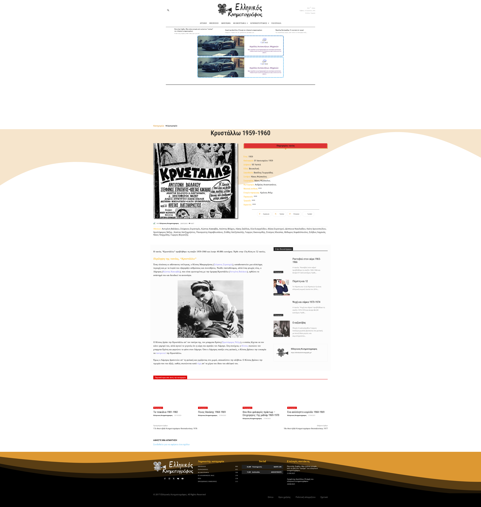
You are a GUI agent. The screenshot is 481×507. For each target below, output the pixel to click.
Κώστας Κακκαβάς (171, 271)
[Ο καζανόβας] (282, 329)
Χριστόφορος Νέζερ (231, 342)
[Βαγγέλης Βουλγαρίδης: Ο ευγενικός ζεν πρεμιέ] (270, 31)
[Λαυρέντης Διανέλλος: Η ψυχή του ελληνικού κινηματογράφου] (220, 31)
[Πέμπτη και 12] (282, 287)
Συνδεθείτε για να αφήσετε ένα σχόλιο (171, 444)
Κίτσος (245, 346)
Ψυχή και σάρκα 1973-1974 (306, 301)
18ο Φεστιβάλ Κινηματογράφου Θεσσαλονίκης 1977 (306, 428)
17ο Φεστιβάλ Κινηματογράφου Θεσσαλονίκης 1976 (175, 428)
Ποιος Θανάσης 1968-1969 (212, 412)
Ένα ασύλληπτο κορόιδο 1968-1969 (305, 412)
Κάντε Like (277, 467)
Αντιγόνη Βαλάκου (238, 271)
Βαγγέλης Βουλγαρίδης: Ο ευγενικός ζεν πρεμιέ (290, 30)
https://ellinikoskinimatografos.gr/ (301, 352)
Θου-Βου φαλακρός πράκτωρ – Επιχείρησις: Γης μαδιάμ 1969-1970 (261, 414)
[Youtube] (182, 478)
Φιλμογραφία (171, 126)
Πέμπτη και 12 (300, 281)
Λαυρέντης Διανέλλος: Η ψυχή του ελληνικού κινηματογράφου (243, 30)
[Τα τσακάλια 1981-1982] (173, 396)
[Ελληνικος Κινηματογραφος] (155, 223)
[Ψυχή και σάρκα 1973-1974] (282, 308)
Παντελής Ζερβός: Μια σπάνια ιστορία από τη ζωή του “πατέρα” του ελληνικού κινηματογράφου (302, 468)
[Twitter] (173, 478)
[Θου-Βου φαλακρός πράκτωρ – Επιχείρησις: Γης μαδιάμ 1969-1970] (263, 396)
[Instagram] (169, 478)
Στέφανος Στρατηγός (223, 264)
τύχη (199, 363)
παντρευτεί (161, 353)
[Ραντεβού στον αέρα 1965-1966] (282, 265)
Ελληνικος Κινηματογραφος (169, 223)
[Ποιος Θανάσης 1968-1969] (218, 396)
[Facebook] (164, 478)
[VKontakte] (178, 478)
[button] (168, 10)
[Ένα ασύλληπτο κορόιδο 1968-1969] (307, 396)
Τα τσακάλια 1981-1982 (165, 412)
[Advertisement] (240, 103)
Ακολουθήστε (276, 472)
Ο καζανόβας (299, 322)
